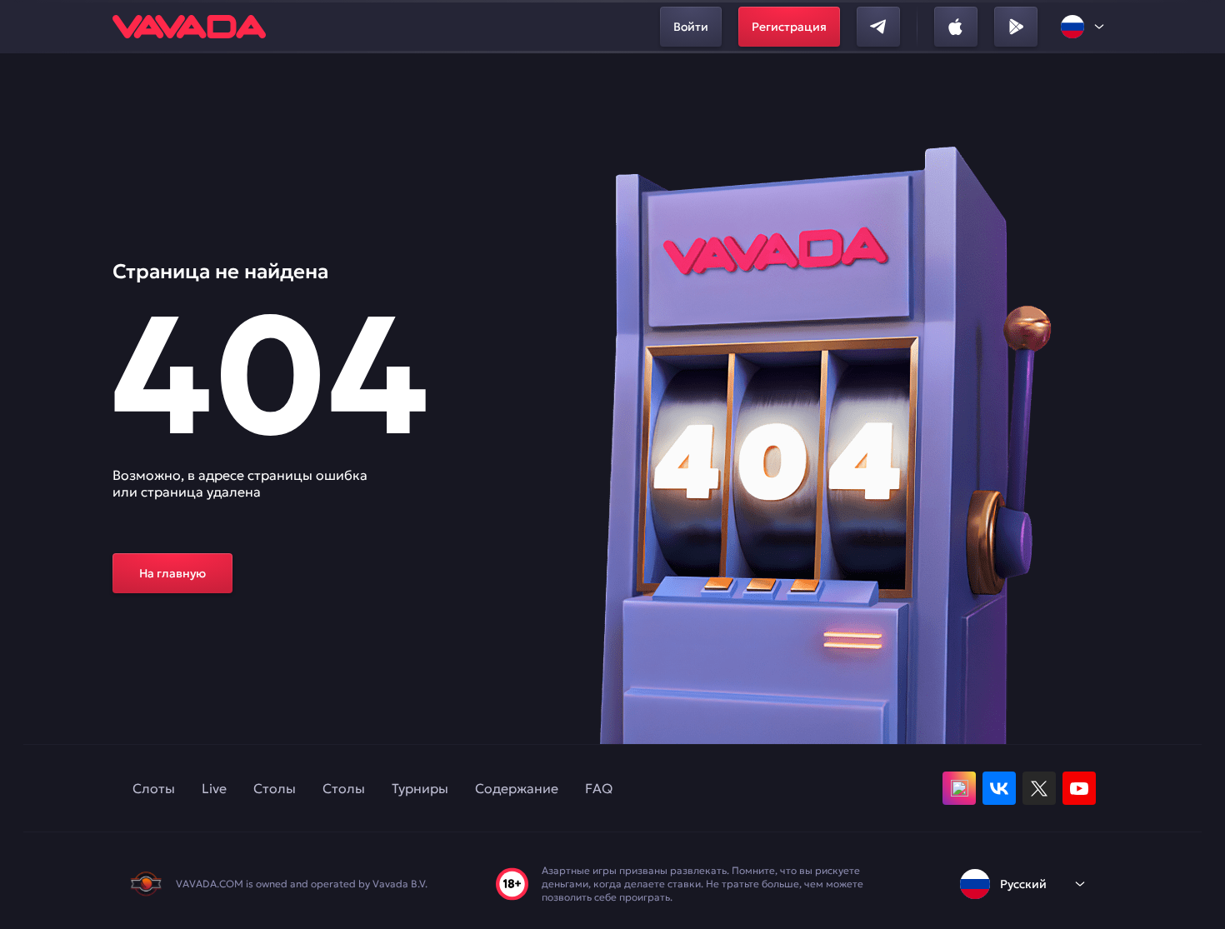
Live (214, 788)
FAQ (598, 788)
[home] (189, 26)
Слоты (153, 788)
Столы (274, 788)
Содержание (516, 788)
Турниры (420, 788)
